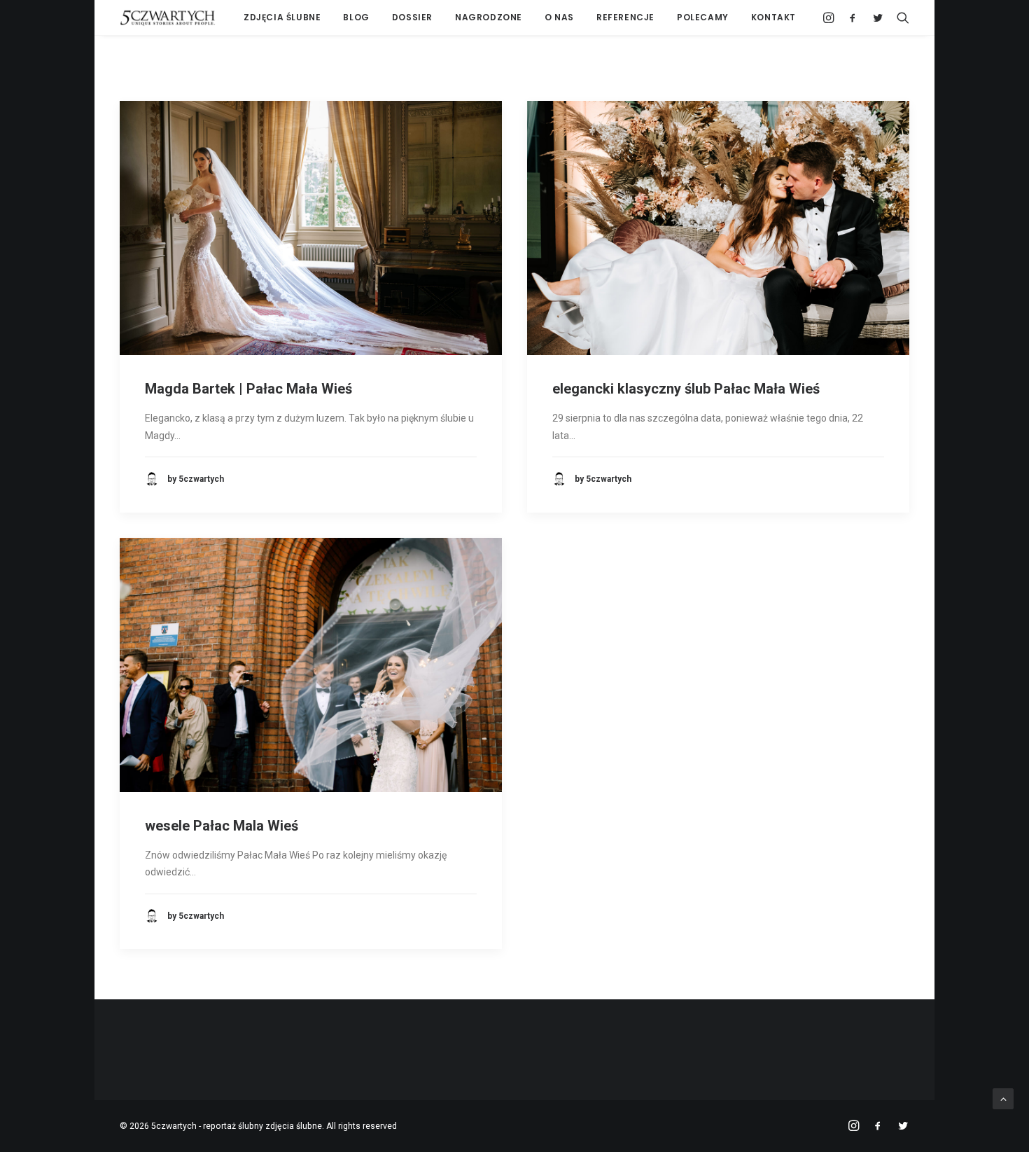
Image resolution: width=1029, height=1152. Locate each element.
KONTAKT (773, 17)
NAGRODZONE (488, 17)
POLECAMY (703, 17)
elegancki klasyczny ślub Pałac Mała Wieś (686, 388)
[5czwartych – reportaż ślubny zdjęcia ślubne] (168, 17)
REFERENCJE (625, 17)
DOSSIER (412, 17)
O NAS (559, 17)
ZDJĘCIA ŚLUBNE (282, 17)
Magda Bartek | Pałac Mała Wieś (248, 388)
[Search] (899, 17)
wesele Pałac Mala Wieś (221, 825)
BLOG (356, 17)
